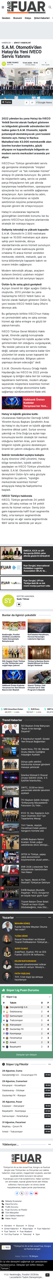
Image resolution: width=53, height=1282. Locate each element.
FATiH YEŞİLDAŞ (22, 973)
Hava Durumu (11, 1204)
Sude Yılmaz (23, 599)
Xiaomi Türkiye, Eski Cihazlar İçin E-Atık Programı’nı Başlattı (36, 687)
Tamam (5, 1268)
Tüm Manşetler (12, 1213)
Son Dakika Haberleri (14, 1215)
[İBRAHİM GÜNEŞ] (7, 926)
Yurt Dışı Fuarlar (11, 1234)
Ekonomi (17, 18)
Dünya (28, 18)
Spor (38, 1234)
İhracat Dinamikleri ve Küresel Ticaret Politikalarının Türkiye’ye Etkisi (31, 941)
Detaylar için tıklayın (26, 1054)
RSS (7, 1247)
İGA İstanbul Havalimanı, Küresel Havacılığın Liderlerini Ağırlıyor (38, 636)
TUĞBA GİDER (21, 936)
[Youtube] (36, 1193)
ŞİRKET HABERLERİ (22, 43)
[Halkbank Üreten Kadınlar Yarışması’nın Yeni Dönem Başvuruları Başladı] (13, 676)
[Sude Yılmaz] (8, 600)
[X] (22, 1193)
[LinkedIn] (31, 1193)
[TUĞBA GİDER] (7, 939)
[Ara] (50, 7)
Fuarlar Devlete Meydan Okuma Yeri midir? (31, 928)
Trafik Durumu (11, 1207)
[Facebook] (17, 1193)
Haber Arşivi (10, 1218)
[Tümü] (49, 917)
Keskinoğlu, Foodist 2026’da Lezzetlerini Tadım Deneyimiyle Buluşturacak (11, 637)
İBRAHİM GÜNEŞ (22, 923)
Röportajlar (28, 1229)
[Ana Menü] (3, 7)
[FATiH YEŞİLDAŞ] (7, 976)
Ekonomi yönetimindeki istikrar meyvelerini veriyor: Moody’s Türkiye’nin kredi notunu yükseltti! (32, 966)
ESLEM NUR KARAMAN (25, 961)
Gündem (6, 18)
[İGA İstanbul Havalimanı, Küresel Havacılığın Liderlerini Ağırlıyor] (39, 626)
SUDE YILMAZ (21, 948)
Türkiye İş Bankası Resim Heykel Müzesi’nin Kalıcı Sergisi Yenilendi (38, 663)
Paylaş (8, 102)
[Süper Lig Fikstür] (49, 1064)
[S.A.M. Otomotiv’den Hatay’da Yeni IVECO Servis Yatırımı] (26, 83)
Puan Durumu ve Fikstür (16, 1210)
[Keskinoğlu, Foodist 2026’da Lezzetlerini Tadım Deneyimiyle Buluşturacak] (13, 626)
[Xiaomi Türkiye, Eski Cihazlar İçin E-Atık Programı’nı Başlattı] (39, 676)
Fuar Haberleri (43, 1229)
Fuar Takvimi (10, 1231)
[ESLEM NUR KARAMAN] (7, 964)
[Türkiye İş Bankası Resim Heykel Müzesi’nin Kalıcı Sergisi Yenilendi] (39, 652)
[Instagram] (26, 1193)
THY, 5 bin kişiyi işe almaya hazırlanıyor (29, 978)
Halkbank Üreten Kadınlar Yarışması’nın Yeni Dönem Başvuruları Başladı (13, 687)
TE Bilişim (33, 1256)
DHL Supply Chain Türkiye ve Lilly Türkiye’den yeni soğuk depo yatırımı (13, 663)
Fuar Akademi (26, 1231)
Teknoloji (27, 1234)
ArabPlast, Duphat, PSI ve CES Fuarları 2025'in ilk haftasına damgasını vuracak (30, 953)
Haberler (6, 43)
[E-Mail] (19, 604)
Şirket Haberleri (42, 18)
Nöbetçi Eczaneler (13, 1201)
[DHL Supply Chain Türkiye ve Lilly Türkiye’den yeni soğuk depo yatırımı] (13, 652)
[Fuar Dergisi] (26, 7)
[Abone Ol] (44, 102)
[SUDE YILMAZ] (7, 951)
